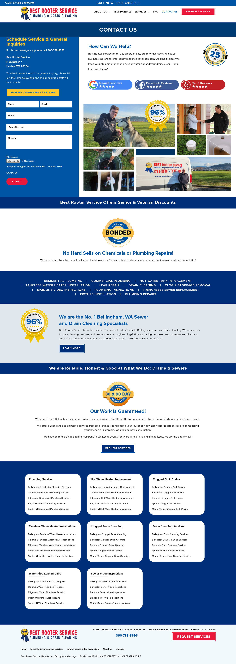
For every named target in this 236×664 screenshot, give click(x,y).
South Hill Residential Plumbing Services (48, 509)
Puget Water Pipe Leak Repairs (44, 597)
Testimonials (122, 12)
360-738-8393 (56, 50)
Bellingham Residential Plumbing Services (49, 487)
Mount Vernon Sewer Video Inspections (110, 603)
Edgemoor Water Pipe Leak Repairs (46, 592)
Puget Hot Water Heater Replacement (109, 503)
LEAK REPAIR (109, 285)
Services (141, 12)
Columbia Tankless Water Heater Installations (51, 539)
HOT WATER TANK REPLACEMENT (166, 281)
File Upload (12, 157)
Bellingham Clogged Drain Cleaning (108, 534)
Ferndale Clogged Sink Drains (167, 498)
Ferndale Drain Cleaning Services (169, 545)
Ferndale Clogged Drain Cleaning (107, 545)
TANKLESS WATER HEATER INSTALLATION (58, 285)
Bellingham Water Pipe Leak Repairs (46, 581)
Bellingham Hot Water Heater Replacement (112, 487)
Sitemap (210, 629)
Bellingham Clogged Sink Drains (168, 487)
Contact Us (170, 12)
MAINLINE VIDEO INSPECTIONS (61, 290)
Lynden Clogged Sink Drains (166, 503)
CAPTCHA (11, 172)
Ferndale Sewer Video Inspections (107, 592)
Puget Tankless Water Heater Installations (49, 550)
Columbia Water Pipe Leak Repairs (46, 587)
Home (96, 629)
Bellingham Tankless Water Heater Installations (52, 534)
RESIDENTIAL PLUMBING (63, 281)
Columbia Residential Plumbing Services (48, 492)
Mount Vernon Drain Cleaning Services (171, 556)
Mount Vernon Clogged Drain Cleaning (109, 556)
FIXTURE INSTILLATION (98, 294)
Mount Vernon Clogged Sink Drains (170, 509)
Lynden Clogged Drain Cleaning (106, 550)
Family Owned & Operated (20, 3)
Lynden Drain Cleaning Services (168, 550)
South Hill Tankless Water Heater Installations (51, 556)
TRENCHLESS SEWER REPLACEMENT (171, 290)
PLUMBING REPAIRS (140, 294)
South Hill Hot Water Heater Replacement (111, 509)
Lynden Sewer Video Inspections (106, 597)
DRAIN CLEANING (142, 285)
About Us (197, 629)
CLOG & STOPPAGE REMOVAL (188, 285)
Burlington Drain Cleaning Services (169, 539)
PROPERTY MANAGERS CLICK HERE (33, 92)
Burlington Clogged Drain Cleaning (107, 539)
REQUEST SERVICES (198, 11)
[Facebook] (142, 636)
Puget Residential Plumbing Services (46, 503)
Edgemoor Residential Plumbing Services (49, 498)
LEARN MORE (71, 348)
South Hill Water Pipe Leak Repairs (46, 603)
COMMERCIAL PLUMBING (111, 281)
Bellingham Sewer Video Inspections (108, 581)
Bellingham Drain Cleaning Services (170, 534)
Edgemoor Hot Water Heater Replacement (111, 498)
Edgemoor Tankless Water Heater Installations (51, 545)
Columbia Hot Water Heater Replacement (111, 492)
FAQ (155, 12)
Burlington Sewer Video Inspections (108, 587)
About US (100, 12)
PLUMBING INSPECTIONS (114, 290)
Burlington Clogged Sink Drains (168, 492)
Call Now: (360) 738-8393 (118, 3)
